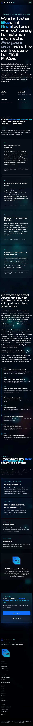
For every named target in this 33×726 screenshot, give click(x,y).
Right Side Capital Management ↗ (14, 506)
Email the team (17, 618)
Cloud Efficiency (4, 680)
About (2, 688)
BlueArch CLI (4, 664)
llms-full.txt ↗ (4, 700)
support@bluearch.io (6, 707)
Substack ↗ (3, 693)
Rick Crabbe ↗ (9, 525)
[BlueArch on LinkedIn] (4, 715)
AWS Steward (4, 668)
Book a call (16, 613)
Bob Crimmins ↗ (12, 485)
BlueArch (9, 2)
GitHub (2, 698)
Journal (2, 691)
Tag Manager (4, 666)
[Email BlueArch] (2, 715)
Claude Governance (5, 682)
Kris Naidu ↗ (8, 541)
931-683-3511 (4, 709)
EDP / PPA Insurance (5, 677)
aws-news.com (27, 359)
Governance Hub (5, 671)
